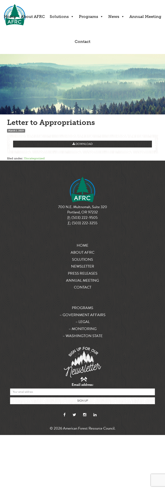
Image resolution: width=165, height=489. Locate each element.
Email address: (83, 384)
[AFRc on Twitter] (74, 415)
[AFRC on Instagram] (84, 415)
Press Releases (82, 273)
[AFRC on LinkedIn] (95, 415)
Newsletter (82, 266)
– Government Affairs (82, 315)
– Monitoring (83, 329)
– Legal (82, 322)
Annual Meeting (145, 16)
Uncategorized (34, 158)
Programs (88, 16)
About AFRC (33, 16)
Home (10, 16)
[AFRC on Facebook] (64, 415)
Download (84, 144)
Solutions (59, 16)
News (113, 16)
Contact (82, 41)
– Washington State (83, 336)
